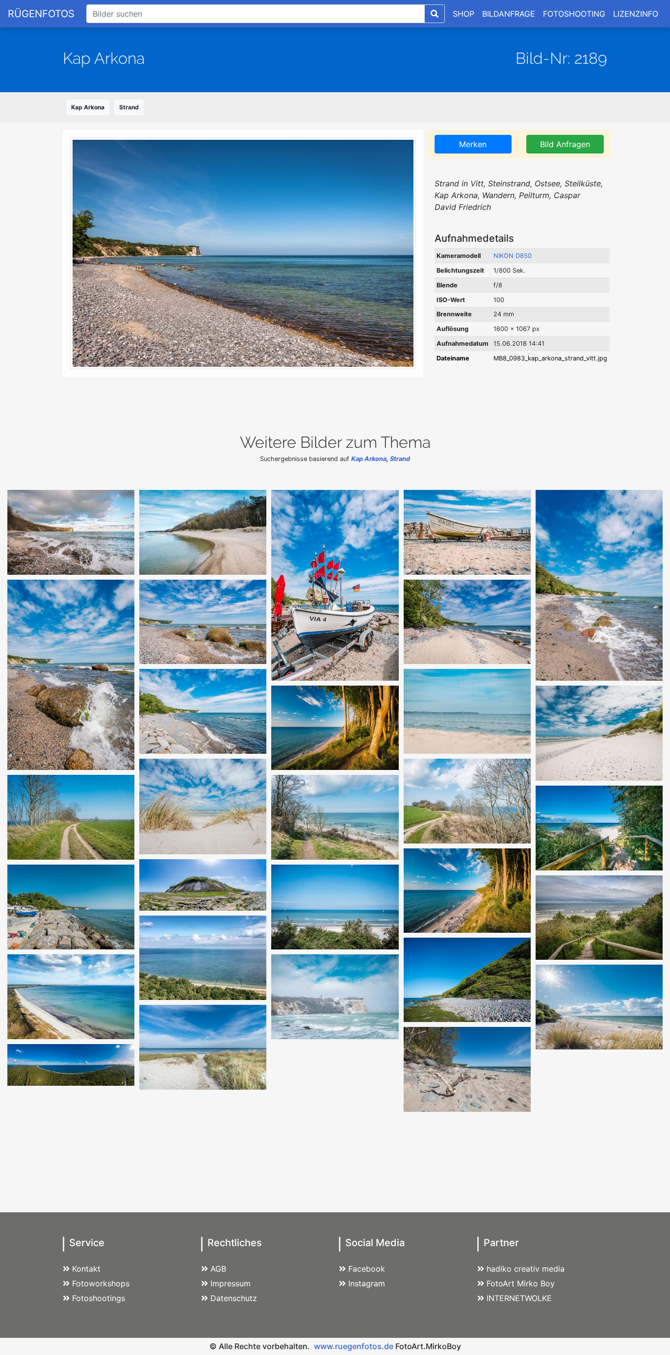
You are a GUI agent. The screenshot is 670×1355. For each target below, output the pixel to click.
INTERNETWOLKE (519, 1298)
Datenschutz (233, 1298)
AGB (218, 1269)
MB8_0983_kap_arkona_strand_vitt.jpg (550, 358)
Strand (129, 107)
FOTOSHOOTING (574, 14)
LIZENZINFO (635, 14)
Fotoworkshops (100, 1283)
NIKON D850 (512, 255)
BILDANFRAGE (508, 14)
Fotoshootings (98, 1298)
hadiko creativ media (526, 1269)
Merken (473, 144)
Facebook (366, 1269)
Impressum (230, 1283)
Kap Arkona (87, 107)
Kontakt (86, 1269)
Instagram (366, 1283)
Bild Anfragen (565, 144)
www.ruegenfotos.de (353, 1346)
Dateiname (453, 358)
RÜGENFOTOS (41, 14)
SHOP (463, 14)
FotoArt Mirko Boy (521, 1283)
